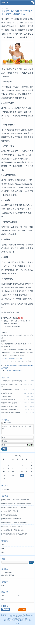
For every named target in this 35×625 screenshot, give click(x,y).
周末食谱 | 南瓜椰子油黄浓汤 (9, 406)
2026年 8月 (17, 456)
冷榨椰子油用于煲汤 (6, 393)
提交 (4, 449)
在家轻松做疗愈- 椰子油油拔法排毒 (10, 412)
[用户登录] (4, 575)
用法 (20, 358)
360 (2, 552)
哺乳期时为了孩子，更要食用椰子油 (11, 403)
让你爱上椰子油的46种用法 (15, 370)
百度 (2, 544)
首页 (17, 623)
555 (2, 585)
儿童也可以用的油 (6, 396)
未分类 (5, 489)
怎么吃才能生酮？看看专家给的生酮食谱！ (16, 503)
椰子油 (6, 358)
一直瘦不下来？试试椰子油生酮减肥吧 (11, 381)
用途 (17, 358)
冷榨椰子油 (4, 2)
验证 (3, 445)
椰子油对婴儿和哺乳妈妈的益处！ (10, 409)
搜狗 (2, 548)
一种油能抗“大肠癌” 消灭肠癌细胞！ (11, 389)
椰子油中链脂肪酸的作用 (8, 399)
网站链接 (4, 441)
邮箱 (3, 437)
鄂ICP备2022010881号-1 (20, 618)
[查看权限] (11, 575)
